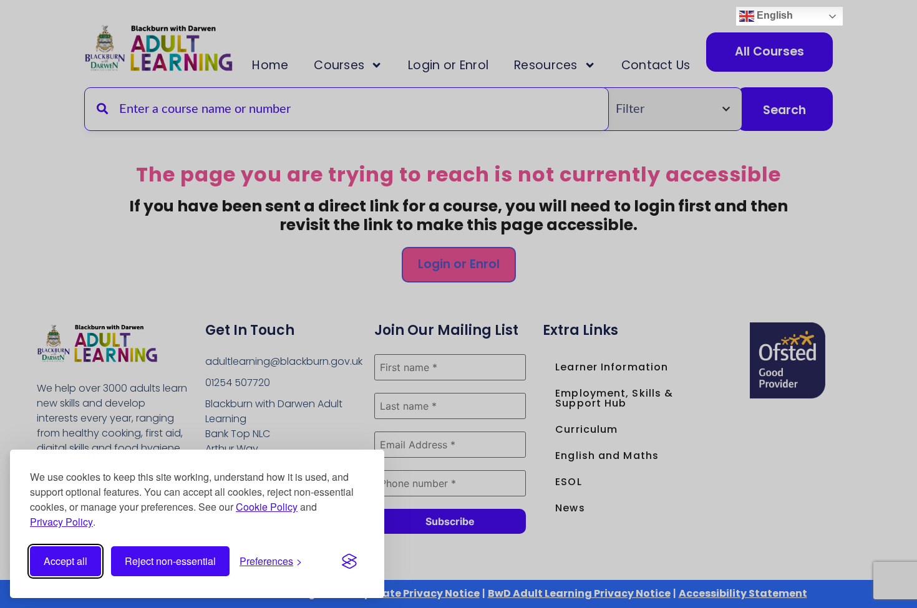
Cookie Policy (267, 506)
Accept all (65, 561)
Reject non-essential (170, 561)
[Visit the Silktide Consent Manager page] (349, 561)
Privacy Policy (61, 521)
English (773, 15)
